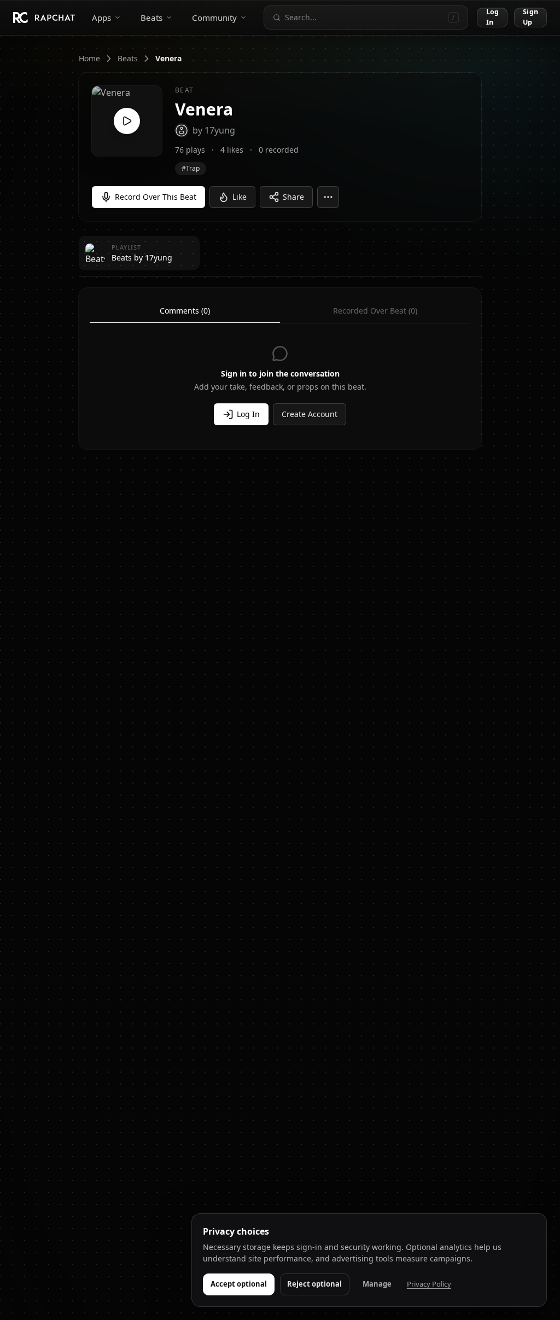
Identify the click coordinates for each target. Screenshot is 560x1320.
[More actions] (328, 197)
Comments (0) (185, 310)
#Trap (191, 168)
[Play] (127, 121)
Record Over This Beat (155, 197)
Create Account (309, 414)
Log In (492, 17)
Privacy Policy (429, 1284)
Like (239, 197)
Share (293, 197)
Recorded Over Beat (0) (375, 310)
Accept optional (239, 1284)
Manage (377, 1284)
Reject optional (314, 1284)
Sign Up (530, 17)
